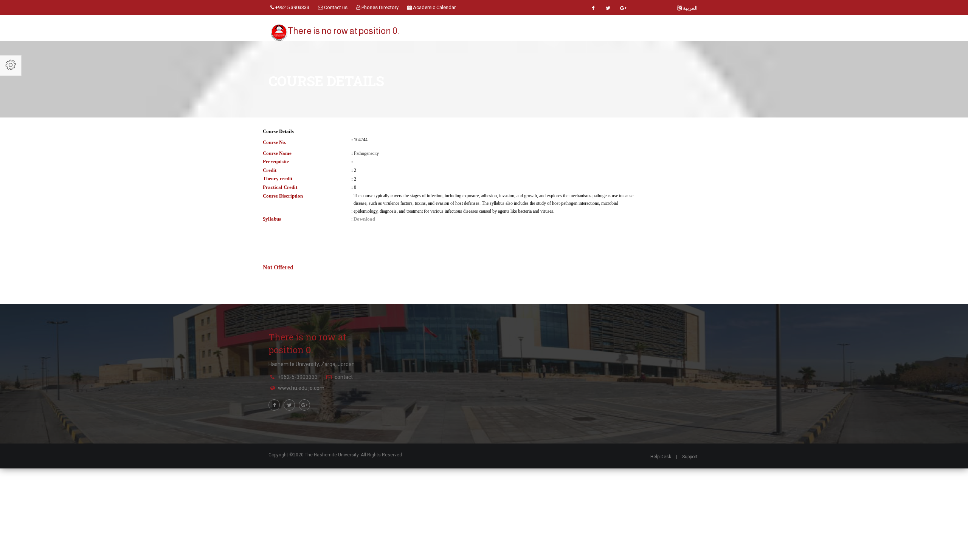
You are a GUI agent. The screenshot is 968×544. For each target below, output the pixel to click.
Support (690, 456)
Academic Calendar (434, 7)
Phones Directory (379, 7)
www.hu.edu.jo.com (301, 388)
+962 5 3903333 (291, 7)
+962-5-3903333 (298, 377)
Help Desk (660, 456)
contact (344, 377)
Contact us (335, 7)
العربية (690, 8)
